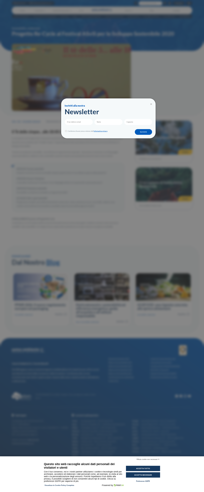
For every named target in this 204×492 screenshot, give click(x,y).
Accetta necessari (143, 475)
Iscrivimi (143, 132)
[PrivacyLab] (118, 485)
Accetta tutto (143, 468)
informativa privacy (101, 131)
